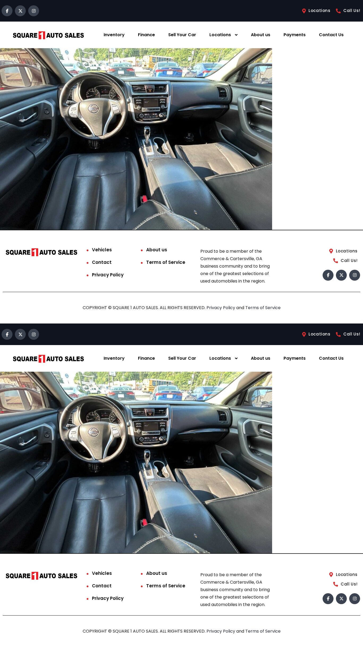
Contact (102, 262)
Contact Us (331, 35)
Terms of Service (165, 262)
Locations (220, 35)
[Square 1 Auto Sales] (48, 35)
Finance (146, 35)
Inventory (114, 35)
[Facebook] (7, 10)
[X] (20, 10)
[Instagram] (33, 10)
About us (260, 35)
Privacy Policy (108, 275)
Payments (295, 35)
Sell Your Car (182, 35)
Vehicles (102, 250)
